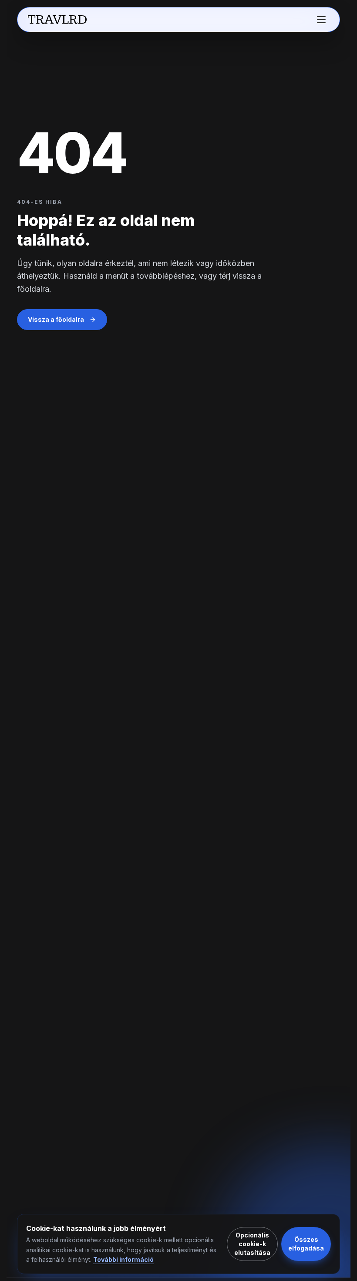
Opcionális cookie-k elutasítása (252, 1243)
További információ (123, 1259)
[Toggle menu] (321, 20)
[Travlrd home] (57, 19)
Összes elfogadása (306, 1244)
